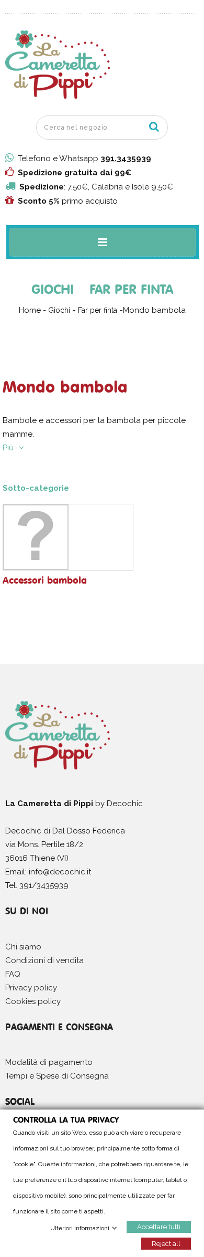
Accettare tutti (158, 1226)
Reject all (166, 1243)
